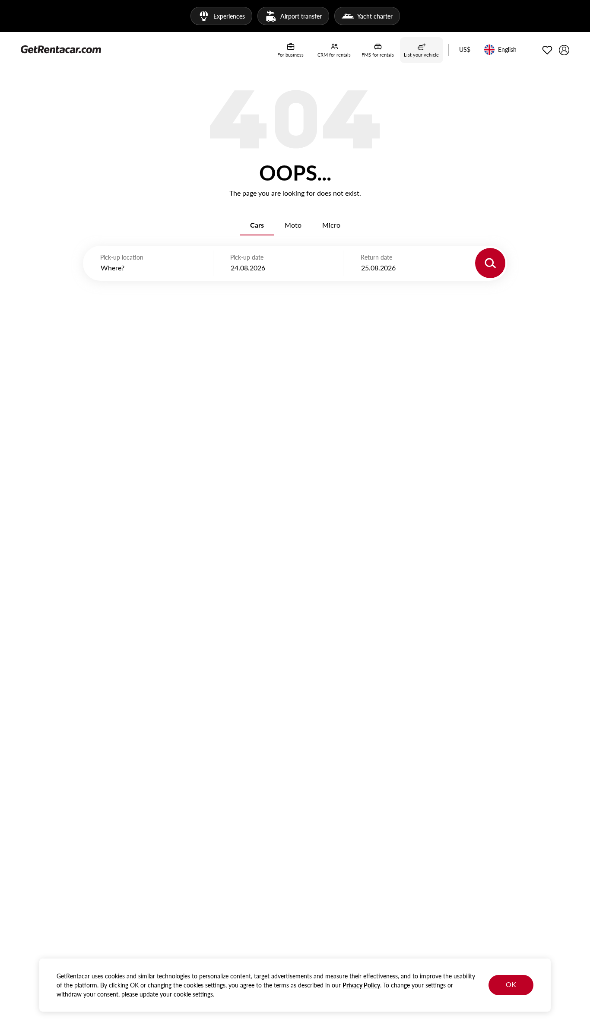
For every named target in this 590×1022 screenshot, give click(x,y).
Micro (331, 225)
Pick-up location (121, 257)
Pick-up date (246, 257)
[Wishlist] (547, 50)
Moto (293, 225)
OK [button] (511, 984)
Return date (376, 257)
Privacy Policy (361, 985)
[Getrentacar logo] (61, 49)
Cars (257, 225)
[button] (464, 50)
